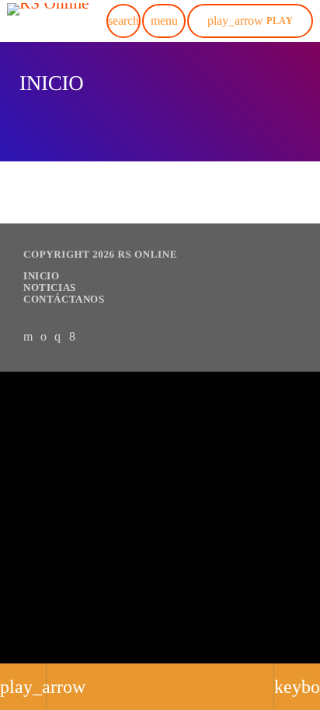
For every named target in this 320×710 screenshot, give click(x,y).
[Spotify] (43, 336)
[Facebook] (72, 336)
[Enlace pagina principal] (48, 21)
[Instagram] (57, 336)
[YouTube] (28, 336)
